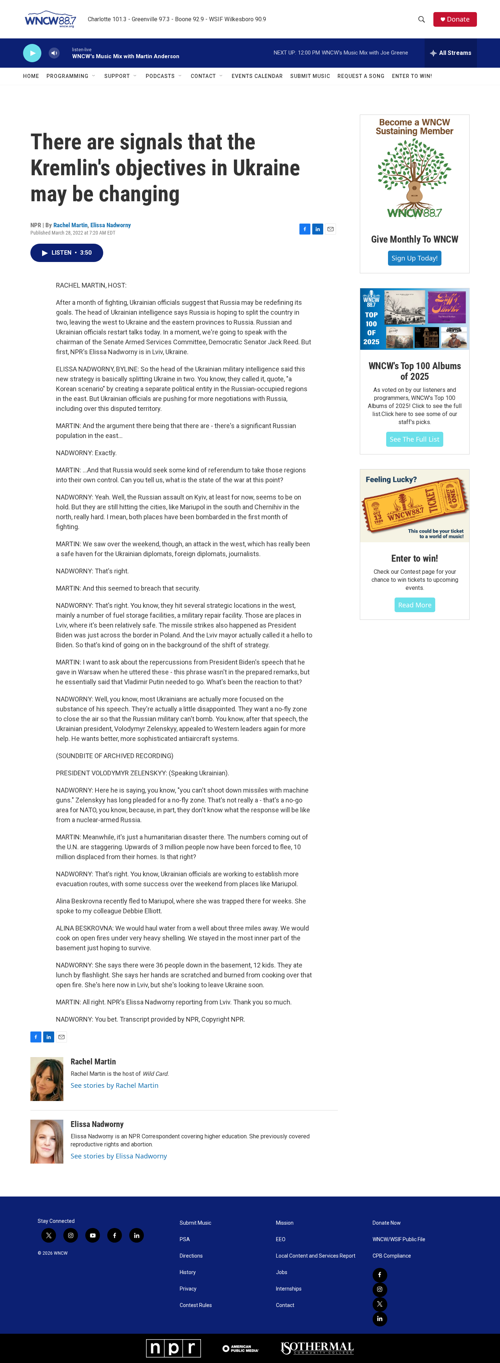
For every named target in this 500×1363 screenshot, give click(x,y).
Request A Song (361, 76)
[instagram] (380, 1290)
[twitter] (380, 1304)
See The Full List (415, 439)
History (188, 1272)
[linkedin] (380, 1319)
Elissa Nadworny (110, 225)
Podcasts (160, 76)
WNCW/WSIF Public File (399, 1239)
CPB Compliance (392, 1256)
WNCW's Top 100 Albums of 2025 (415, 371)
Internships (289, 1289)
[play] (32, 53)
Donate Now (387, 1223)
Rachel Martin (70, 225)
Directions (191, 1256)
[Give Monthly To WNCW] (414, 169)
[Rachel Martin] (46, 1079)
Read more (415, 604)
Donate (458, 19)
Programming (67, 76)
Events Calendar (257, 76)
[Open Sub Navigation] (94, 76)
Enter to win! (414, 558)
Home (31, 76)
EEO (281, 1239)
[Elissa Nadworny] (46, 1142)
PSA (185, 1239)
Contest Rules (196, 1305)
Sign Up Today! (415, 258)
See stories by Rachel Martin (114, 1085)
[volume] (54, 53)
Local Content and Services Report (315, 1256)
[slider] (66, 53)
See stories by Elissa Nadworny (119, 1156)
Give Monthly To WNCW (414, 239)
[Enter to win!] (414, 505)
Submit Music (310, 76)
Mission (285, 1223)
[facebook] (380, 1275)
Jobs (281, 1272)
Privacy (188, 1289)
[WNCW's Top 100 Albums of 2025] (414, 319)
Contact (203, 76)
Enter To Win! (412, 76)
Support (117, 76)
